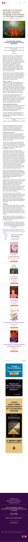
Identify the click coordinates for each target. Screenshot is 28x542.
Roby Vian (14, 320)
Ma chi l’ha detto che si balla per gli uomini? (14, 322)
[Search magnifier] (24, 361)
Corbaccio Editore (14, 302)
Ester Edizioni (14, 347)
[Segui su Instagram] (25, 536)
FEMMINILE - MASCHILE (15, 18)
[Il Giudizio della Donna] (14, 242)
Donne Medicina (14, 278)
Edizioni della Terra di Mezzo (14, 257)
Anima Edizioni (14, 279)
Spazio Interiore (14, 324)
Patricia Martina (14, 276)
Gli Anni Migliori (14, 300)
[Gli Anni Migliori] (14, 286)
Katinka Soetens (14, 343)
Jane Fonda (14, 298)
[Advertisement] (14, 474)
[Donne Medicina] (14, 265)
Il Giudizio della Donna (14, 256)
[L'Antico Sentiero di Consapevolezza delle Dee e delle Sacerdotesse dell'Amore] (14, 331)
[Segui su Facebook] (23, 536)
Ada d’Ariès (14, 254)
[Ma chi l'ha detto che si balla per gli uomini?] (14, 309)
